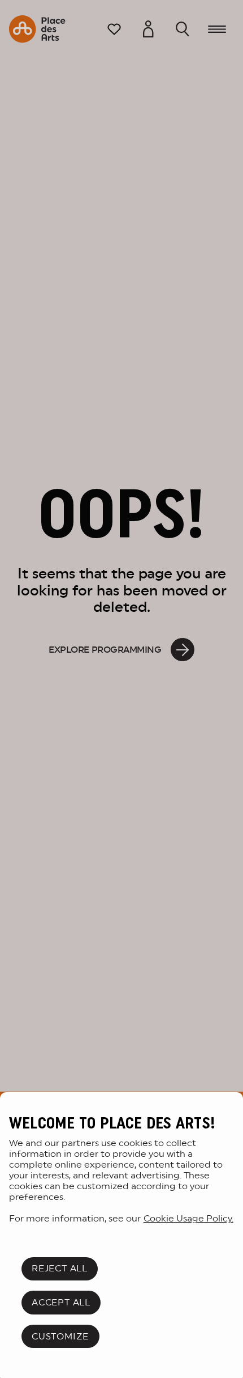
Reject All (60, 1268)
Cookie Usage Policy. (188, 1218)
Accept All (61, 1302)
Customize (60, 1336)
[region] (121, 1235)
